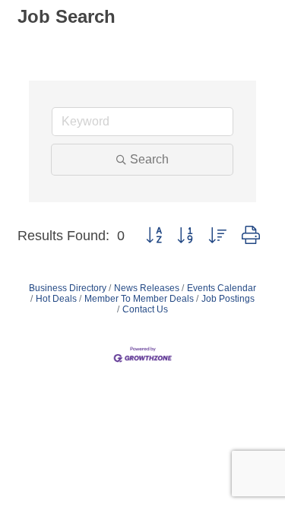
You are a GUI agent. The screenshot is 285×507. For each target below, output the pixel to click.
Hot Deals (56, 298)
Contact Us (145, 309)
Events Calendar (221, 288)
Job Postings (228, 298)
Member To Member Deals (139, 298)
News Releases (146, 288)
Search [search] (149, 159)
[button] (153, 235)
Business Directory (67, 288)
